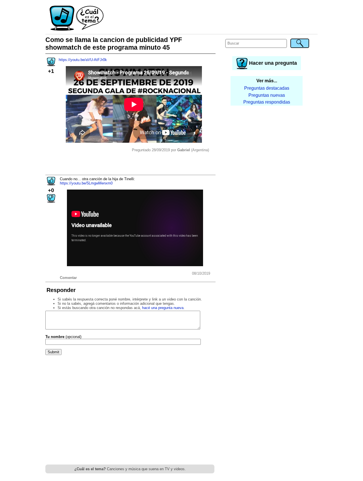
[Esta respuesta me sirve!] (51, 183)
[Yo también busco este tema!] (51, 64)
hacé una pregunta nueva (162, 308)
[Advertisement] (211, 18)
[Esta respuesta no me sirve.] (51, 201)
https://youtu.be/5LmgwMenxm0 (86, 183)
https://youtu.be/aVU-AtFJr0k (83, 60)
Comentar (68, 278)
